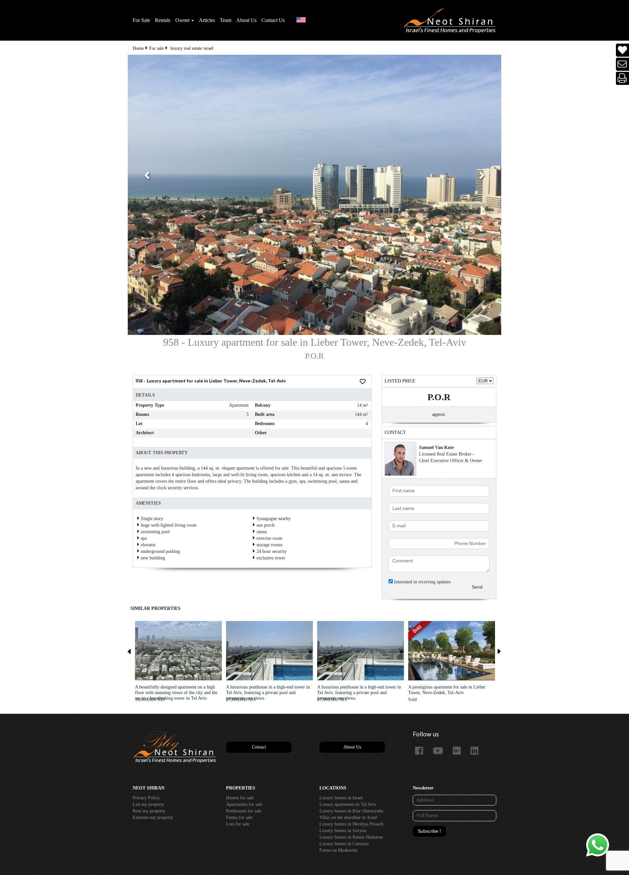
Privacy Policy (146, 797)
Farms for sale (239, 817)
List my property (148, 804)
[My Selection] (622, 50)
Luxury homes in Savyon (342, 830)
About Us (246, 20)
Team (225, 20)
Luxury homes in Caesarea (344, 843)
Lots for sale (237, 824)
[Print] (623, 78)
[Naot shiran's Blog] (174, 747)
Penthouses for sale (243, 810)
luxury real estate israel (191, 48)
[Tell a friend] (623, 64)
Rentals (162, 20)
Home (138, 48)
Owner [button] (182, 20)
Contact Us (273, 20)
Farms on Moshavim (338, 850)
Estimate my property (153, 817)
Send (477, 587)
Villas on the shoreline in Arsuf (348, 817)
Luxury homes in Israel (341, 797)
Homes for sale (240, 797)
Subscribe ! (429, 831)
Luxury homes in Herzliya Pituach (351, 824)
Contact (259, 747)
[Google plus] (459, 751)
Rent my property (149, 810)
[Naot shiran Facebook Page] (421, 751)
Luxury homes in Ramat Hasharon (351, 837)
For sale (156, 48)
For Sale (141, 20)
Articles (207, 20)
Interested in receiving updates (421, 581)
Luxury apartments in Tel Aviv (347, 804)
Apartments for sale (244, 804)
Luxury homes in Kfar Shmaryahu (351, 810)
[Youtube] (440, 751)
